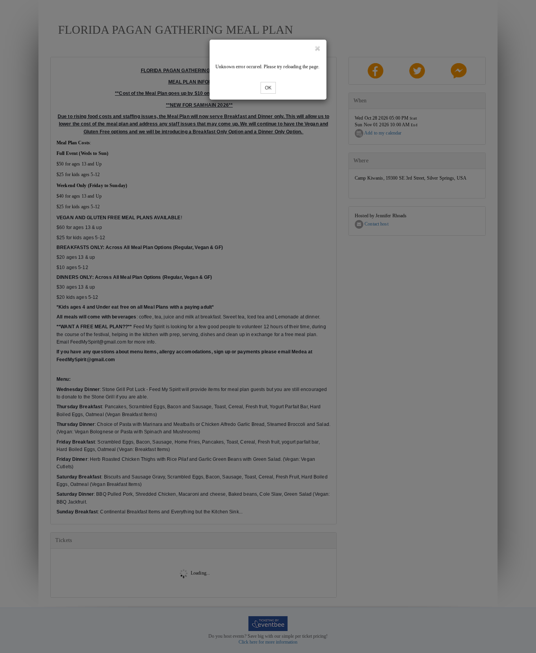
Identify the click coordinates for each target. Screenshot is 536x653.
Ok (268, 88)
